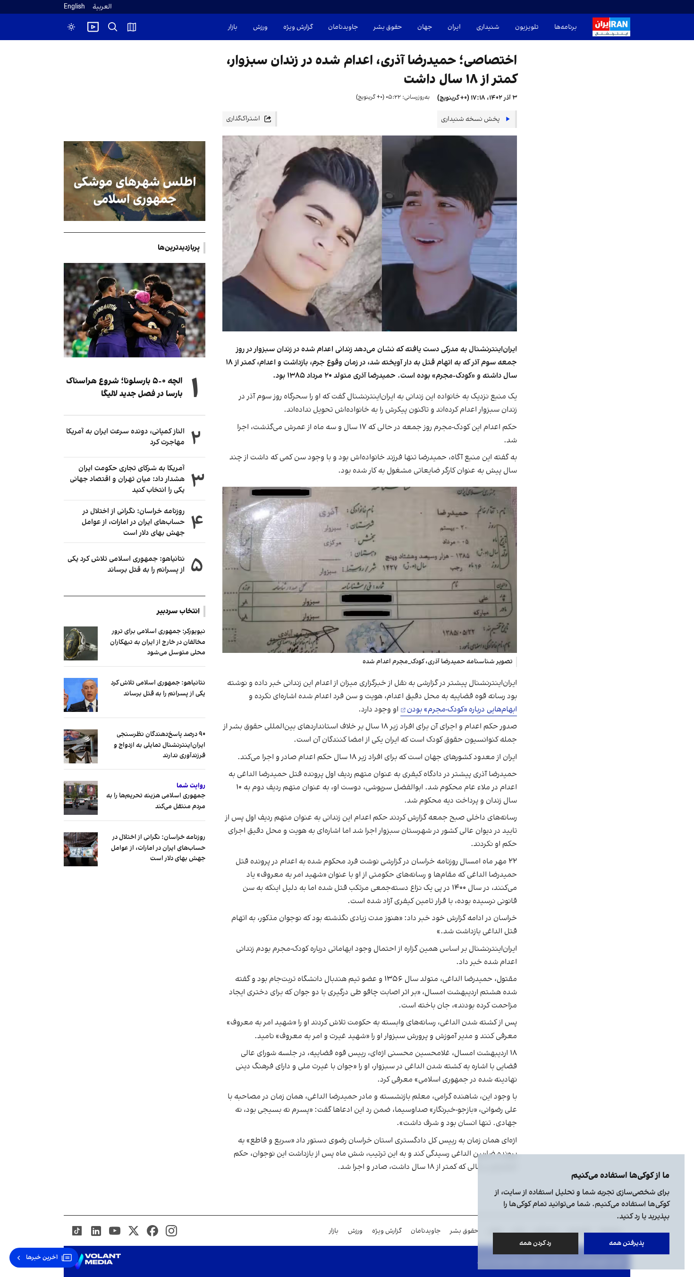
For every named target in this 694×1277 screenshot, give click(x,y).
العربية (102, 7)
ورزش (260, 27)
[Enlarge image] (369, 569)
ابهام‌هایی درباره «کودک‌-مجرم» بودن (462, 709)
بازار (232, 27)
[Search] (112, 27)
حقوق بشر (387, 27)
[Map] (131, 27)
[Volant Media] (96, 1261)
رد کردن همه (536, 1243)
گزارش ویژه (298, 27)
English (74, 7)
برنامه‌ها (565, 27)
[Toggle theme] (71, 26)
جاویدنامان (343, 27)
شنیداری (487, 27)
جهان (424, 27)
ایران (454, 27)
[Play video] (93, 27)
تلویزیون (527, 27)
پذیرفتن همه (626, 1243)
